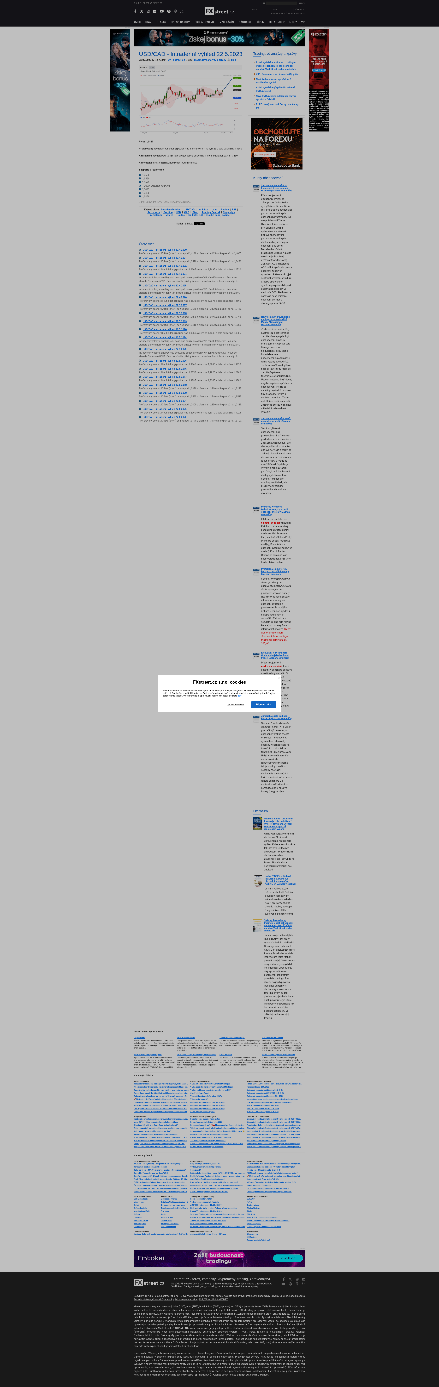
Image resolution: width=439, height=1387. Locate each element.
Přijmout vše (263, 704)
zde (239, 695)
